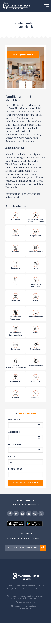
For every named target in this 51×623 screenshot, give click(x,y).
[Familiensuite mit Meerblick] (25, 67)
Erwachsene (14, 444)
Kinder (11, 456)
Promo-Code (15, 469)
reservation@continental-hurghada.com (27, 607)
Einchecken (14, 419)
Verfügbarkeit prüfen (25, 483)
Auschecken (14, 432)
